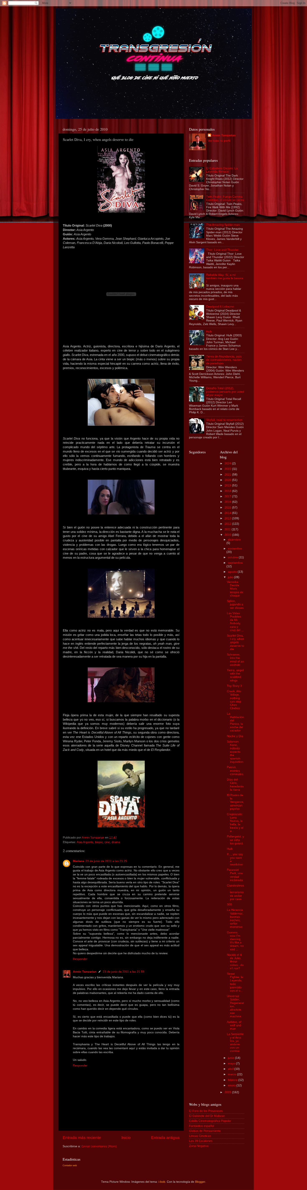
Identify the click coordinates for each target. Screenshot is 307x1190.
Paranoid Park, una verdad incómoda (235, 875)
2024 (228, 463)
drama (116, 842)
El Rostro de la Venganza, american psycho (235, 802)
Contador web (70, 1165)
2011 (228, 529)
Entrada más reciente (82, 1137)
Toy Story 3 (234, 685)
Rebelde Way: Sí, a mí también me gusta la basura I (224, 278)
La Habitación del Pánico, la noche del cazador (235, 722)
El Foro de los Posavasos (206, 1110)
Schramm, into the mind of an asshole (235, 659)
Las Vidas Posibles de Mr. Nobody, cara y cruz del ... (235, 622)
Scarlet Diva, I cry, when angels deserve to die (235, 642)
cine (107, 842)
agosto (233, 571)
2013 (228, 518)
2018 (228, 491)
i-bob (162, 1181)
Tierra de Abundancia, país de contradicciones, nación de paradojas (224, 360)
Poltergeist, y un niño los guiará (235, 840)
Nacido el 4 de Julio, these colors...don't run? (235, 961)
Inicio (126, 1137)
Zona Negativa (198, 1145)
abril (231, 1068)
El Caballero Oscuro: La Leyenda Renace (222, 170)
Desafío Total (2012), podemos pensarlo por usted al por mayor (225, 391)
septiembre (235, 562)
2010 (228, 534)
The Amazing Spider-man (223, 224)
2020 (228, 480)
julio (231, 577)
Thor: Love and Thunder (222, 249)
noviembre (235, 548)
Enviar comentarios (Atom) (99, 1146)
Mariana (78, 861)
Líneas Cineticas (200, 1135)
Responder (80, 959)
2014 (228, 512)
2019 (228, 485)
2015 (228, 507)
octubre (233, 557)
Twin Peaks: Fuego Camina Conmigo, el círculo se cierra (225, 198)
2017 (228, 496)
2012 (228, 523)
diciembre (234, 539)
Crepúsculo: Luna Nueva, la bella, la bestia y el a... (235, 823)
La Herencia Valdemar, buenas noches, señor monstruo (235, 918)
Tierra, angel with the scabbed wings (235, 675)
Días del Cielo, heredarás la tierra (235, 784)
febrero (233, 1080)
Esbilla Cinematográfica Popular (210, 1120)
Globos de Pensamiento (205, 1130)
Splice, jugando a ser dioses (235, 604)
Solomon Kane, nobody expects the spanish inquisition (235, 751)
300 (229, 904)
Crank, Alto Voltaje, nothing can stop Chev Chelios (234, 700)
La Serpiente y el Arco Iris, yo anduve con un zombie (235, 1042)
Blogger (200, 1181)
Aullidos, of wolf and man (234, 1025)
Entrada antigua (165, 1137)
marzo (232, 1074)
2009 (228, 1092)
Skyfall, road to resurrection (224, 419)
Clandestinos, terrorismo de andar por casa (235, 892)
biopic (99, 842)
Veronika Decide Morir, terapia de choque (235, 588)
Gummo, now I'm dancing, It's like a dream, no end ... (235, 941)
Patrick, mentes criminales (235, 770)
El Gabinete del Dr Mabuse (207, 1115)
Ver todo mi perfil (219, 140)
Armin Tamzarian (84, 971)
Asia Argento (85, 842)
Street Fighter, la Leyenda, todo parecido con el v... (235, 982)
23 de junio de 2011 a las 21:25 (106, 861)
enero (232, 1085)
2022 (228, 468)
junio (231, 1057)
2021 (228, 474)
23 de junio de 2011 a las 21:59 (123, 971)
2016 (228, 501)
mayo (232, 1063)
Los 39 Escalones (200, 1140)
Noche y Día (235, 736)
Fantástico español (201, 1125)
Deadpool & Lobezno (220, 306)
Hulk (209, 331)
